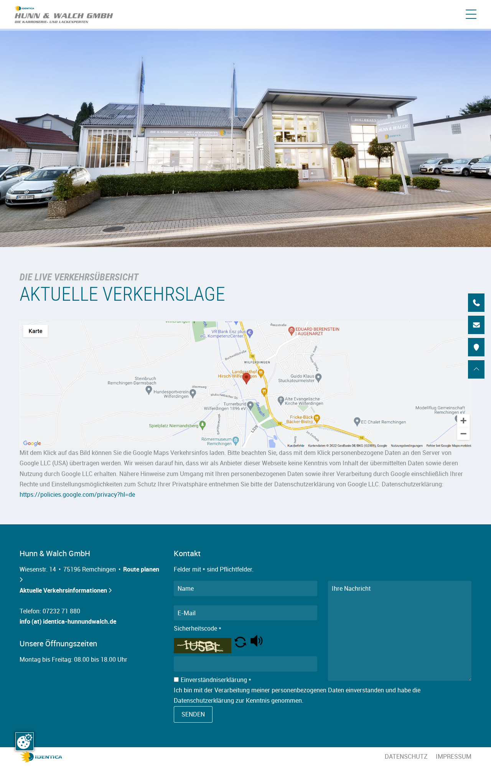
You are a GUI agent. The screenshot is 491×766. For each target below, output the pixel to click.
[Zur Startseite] (64, 14)
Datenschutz (406, 756)
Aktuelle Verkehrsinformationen (66, 590)
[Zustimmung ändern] (24, 741)
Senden (193, 714)
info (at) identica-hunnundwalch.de (68, 621)
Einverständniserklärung (216, 679)
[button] (240, 645)
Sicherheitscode (197, 628)
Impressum (453, 756)
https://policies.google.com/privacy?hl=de (77, 494)
